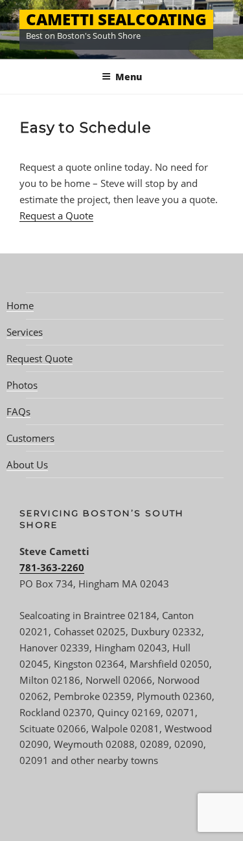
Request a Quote (56, 215)
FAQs (18, 411)
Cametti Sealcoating (116, 19)
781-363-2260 (51, 567)
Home (20, 305)
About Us (27, 464)
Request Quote (39, 358)
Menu (128, 77)
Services (24, 331)
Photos (22, 384)
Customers (30, 437)
